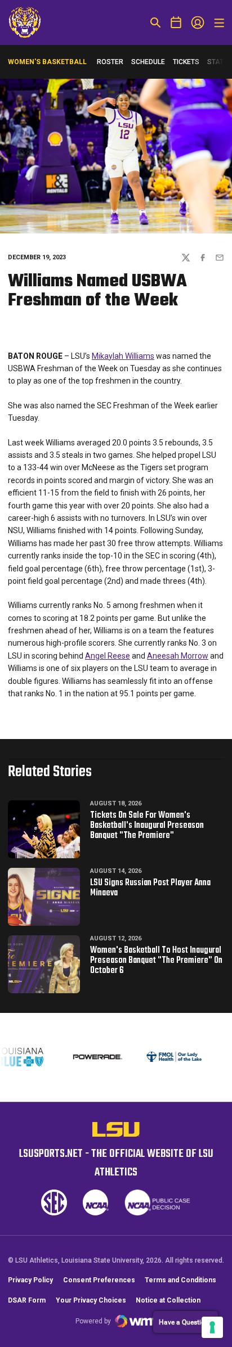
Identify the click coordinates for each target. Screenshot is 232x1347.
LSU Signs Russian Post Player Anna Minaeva (150, 888)
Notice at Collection (168, 1300)
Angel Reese (107, 655)
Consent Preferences (99, 1280)
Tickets (186, 64)
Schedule (148, 62)
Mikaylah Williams (123, 356)
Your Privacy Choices (91, 1300)
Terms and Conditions (180, 1280)
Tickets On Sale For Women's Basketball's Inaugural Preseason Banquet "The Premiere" (147, 825)
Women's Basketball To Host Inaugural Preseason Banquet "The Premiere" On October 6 (156, 960)
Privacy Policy (30, 1280)
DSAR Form (27, 1300)
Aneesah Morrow (177, 655)
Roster (110, 62)
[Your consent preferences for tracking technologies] (212, 1327)
